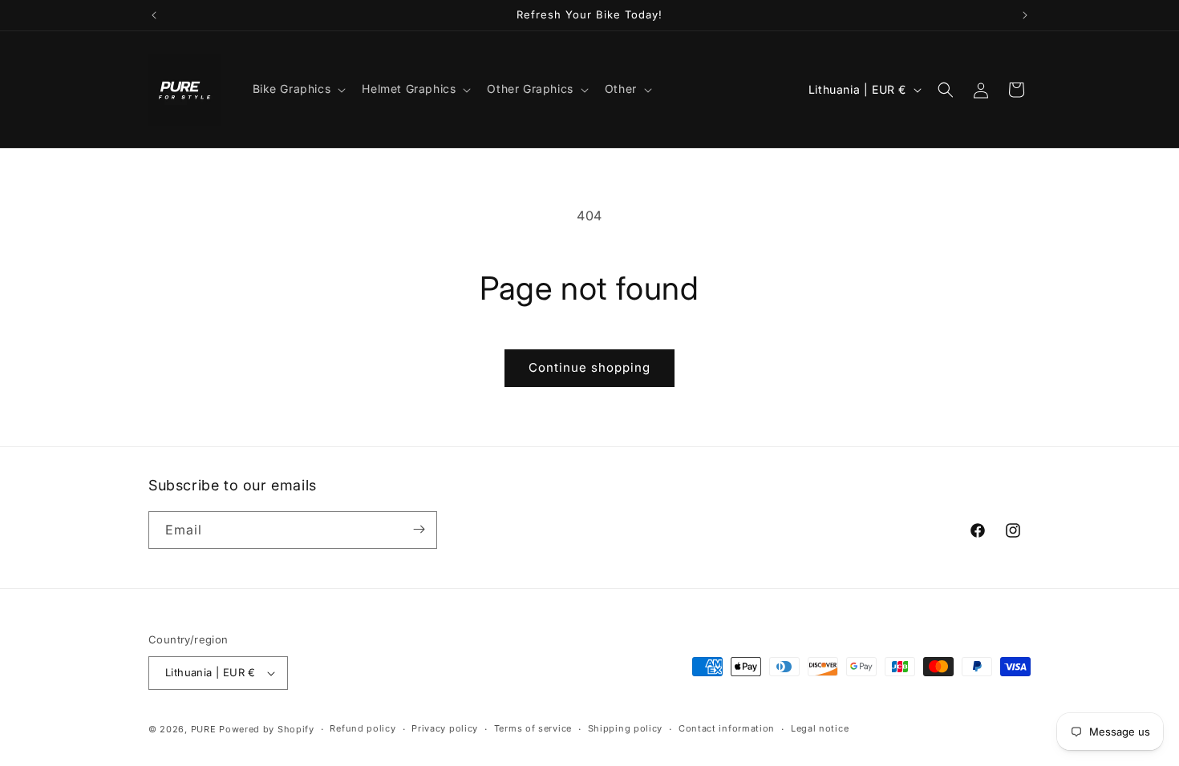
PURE (204, 729)
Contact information (727, 728)
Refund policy (362, 728)
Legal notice (820, 728)
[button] (298, 89)
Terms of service (533, 728)
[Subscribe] (418, 529)
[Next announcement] (1025, 15)
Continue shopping (589, 367)
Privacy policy (444, 728)
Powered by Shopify (266, 729)
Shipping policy (625, 728)
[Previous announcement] (154, 15)
